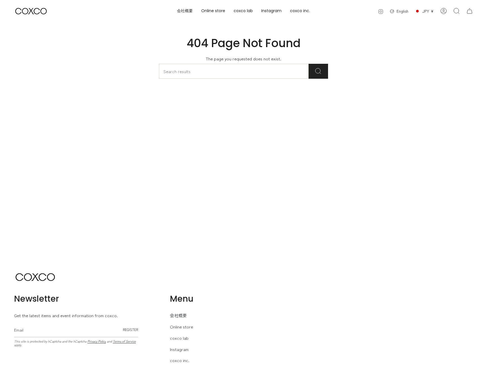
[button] (213, 11)
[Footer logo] (35, 277)
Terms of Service (124, 341)
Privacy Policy (96, 341)
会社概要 (178, 315)
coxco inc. (179, 360)
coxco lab (179, 338)
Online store (181, 327)
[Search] (318, 71)
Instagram (179, 349)
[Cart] (469, 11)
